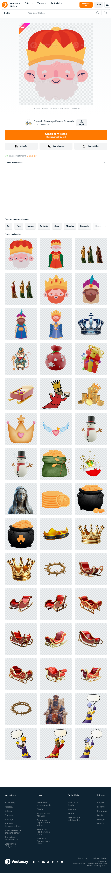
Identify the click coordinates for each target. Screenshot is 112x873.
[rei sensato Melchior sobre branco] (56, 254)
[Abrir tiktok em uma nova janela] (53, 861)
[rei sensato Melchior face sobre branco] (21, 254)
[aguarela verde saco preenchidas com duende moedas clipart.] (56, 464)
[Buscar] (98, 13)
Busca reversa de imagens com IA (13, 831)
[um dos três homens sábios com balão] (91, 709)
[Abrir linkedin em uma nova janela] (43, 861)
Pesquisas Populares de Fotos (42, 832)
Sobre (70, 813)
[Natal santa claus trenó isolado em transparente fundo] (91, 569)
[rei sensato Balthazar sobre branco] (21, 324)
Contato (71, 809)
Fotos (27, 3)
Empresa (9, 815)
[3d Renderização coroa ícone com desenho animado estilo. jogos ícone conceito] (56, 534)
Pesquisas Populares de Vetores (42, 822)
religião (44, 226)
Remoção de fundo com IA (11, 838)
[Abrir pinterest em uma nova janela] (48, 861)
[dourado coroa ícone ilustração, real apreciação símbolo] (21, 569)
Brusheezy (10, 802)
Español (99, 806)
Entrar (98, 4)
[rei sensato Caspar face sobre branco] (56, 289)
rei (8, 226)
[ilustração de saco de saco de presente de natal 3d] (56, 359)
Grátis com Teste (56, 135)
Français (99, 819)
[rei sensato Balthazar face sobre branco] (91, 289)
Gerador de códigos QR (10, 845)
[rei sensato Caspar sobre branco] (56, 324)
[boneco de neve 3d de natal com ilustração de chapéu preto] (91, 429)
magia (30, 226)
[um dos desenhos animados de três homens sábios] (56, 394)
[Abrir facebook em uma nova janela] (34, 861)
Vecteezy (9, 806)
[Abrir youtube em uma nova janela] (62, 861)
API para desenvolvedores (13, 824)
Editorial (55, 3)
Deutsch (99, 815)
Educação (9, 819)
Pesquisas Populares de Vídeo (42, 841)
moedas (70, 226)
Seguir (82, 124)
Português (100, 811)
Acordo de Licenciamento (43, 803)
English (98, 802)
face (18, 226)
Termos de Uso (76, 863)
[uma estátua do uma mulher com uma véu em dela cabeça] (21, 499)
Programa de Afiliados (42, 814)
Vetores (14, 3)
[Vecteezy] (5, 5)
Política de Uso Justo (94, 865)
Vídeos (40, 3)
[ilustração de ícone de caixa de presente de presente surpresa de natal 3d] (91, 359)
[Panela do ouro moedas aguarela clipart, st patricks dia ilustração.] (21, 534)
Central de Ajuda (72, 803)
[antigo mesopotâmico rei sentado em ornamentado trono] (56, 709)
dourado (84, 226)
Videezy (8, 811)
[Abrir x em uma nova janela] (57, 861)
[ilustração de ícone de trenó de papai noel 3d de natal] (21, 394)
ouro (57, 226)
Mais (12, 6)
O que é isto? (32, 156)
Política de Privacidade (95, 863)
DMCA (39, 809)
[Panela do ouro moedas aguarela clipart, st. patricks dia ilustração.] (91, 499)
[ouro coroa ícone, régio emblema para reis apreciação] (91, 534)
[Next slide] (100, 226)
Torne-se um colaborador (73, 819)
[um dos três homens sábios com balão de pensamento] (91, 744)
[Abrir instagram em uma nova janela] (39, 861)
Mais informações (14, 162)
